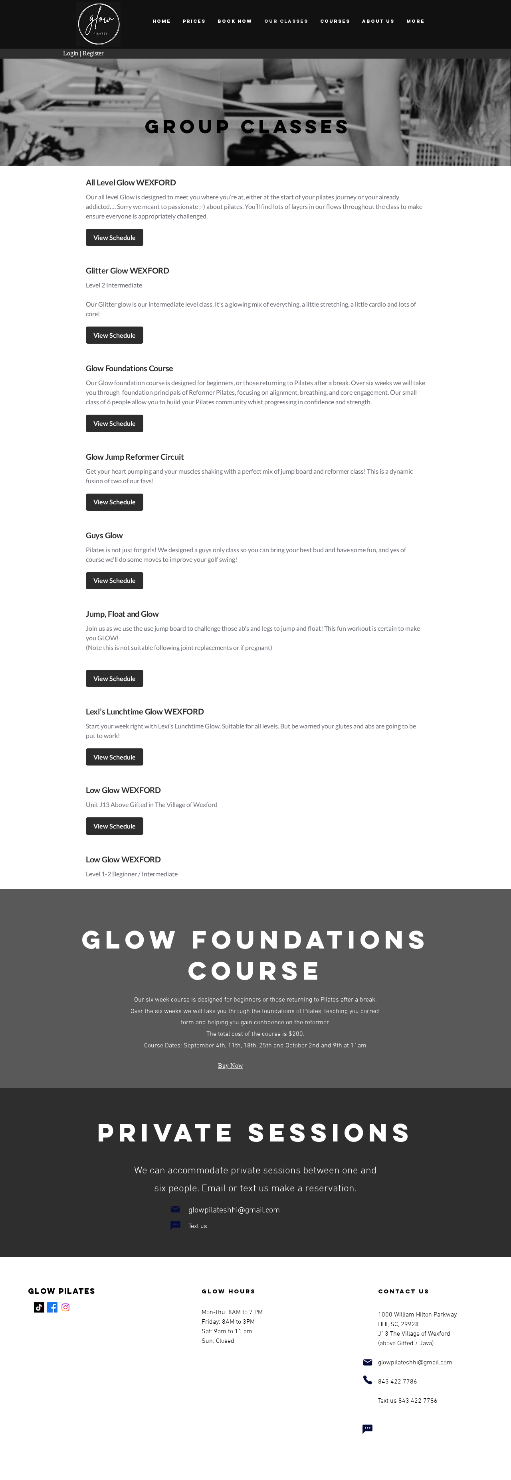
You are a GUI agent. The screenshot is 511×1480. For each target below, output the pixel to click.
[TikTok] (39, 1307)
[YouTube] (78, 1307)
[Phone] (367, 1380)
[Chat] (175, 1225)
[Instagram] (65, 1307)
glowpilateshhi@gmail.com (234, 1210)
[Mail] (175, 1209)
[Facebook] (52, 1307)
